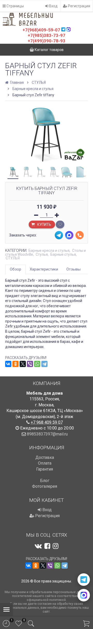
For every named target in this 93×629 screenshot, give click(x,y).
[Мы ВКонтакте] (38, 546)
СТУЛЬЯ (39, 82)
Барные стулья (63, 254)
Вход (53, 6)
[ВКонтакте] (8, 364)
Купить (43, 224)
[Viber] (30, 364)
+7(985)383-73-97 (46, 35)
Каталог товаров (49, 50)
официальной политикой (46, 600)
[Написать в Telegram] (84, 579)
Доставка (44, 457)
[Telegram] (44, 364)
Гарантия (44, 469)
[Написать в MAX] (84, 595)
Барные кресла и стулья (32, 89)
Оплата (44, 463)
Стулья (42, 254)
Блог (44, 480)
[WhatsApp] (37, 364)
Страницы (15, 6)
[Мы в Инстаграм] (55, 546)
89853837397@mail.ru (47, 434)
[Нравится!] (60, 224)
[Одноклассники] (15, 364)
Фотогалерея (44, 486)
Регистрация (78, 6)
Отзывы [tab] (73, 269)
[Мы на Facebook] (47, 546)
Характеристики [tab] (44, 269)
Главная (17, 82)
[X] (23, 364)
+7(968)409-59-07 (41, 30)
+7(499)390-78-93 (46, 40)
